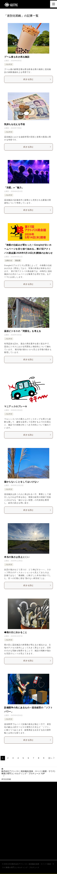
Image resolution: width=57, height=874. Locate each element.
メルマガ (8, 64)
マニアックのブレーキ (15, 406)
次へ (50, 758)
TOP (28, 772)
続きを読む (28, 79)
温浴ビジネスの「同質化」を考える (22, 331)
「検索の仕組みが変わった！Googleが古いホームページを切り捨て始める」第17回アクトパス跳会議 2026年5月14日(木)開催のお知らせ (28, 249)
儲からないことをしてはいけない (21, 482)
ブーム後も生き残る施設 (17, 57)
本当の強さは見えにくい (17, 557)
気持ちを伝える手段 (14, 124)
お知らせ (8, 260)
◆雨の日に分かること (15, 632)
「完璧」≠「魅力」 (14, 187)
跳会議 (17, 260)
